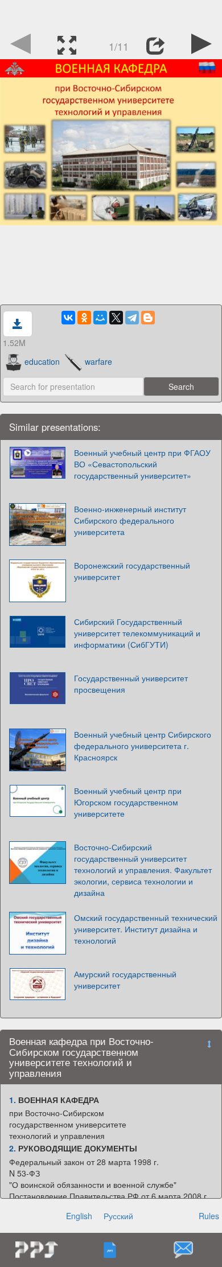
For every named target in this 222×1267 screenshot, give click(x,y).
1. (12, 1099)
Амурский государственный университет (125, 979)
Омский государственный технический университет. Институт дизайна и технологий (145, 929)
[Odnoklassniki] (84, 317)
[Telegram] (132, 317)
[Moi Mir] (100, 317)
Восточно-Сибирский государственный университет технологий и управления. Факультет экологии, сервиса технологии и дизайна (143, 869)
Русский (118, 1215)
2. (12, 1148)
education (42, 361)
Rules (209, 1215)
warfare (98, 361)
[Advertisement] (111, 14)
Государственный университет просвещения (131, 683)
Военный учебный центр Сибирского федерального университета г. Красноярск (142, 746)
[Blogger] (148, 317)
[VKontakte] (68, 317)
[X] (116, 317)
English (79, 1215)
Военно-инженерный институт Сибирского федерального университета (130, 520)
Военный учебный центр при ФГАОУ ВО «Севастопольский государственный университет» (142, 464)
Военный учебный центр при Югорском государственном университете (128, 802)
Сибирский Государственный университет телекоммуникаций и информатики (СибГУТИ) (137, 633)
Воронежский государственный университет (132, 571)
